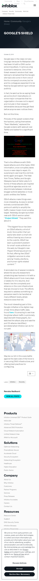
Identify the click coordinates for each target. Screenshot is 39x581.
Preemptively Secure (11, 450)
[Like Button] (30, 373)
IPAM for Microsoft (10, 437)
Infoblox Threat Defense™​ (13, 424)
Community (8, 1)
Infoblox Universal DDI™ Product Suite (17, 417)
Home (6, 21)
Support (7, 519)
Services (7, 493)
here (12, 312)
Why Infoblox (8, 483)
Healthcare (8, 463)
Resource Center (10, 515)
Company (5, 11)
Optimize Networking (11, 447)
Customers (8, 486)
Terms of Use (19, 554)
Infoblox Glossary (10, 526)
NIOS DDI (7, 421)
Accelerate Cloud (10, 453)
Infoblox (12, 382)
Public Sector (9, 470)
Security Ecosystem (11, 457)
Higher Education (10, 467)
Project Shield (11, 218)
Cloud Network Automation (14, 431)
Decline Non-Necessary (19, 574)
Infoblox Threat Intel (8, 14)
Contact (16, 4)
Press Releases (9, 496)
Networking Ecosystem (12, 460)
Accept (19, 569)
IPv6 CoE (25, 11)
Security (11, 11)
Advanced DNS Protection (13, 427)
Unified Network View (11, 434)
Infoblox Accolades (11, 500)
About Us (7, 479)
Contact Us (8, 506)
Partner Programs (10, 489)
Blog (18, 1)
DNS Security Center (11, 522)
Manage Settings (20, 563)
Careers (6, 503)
